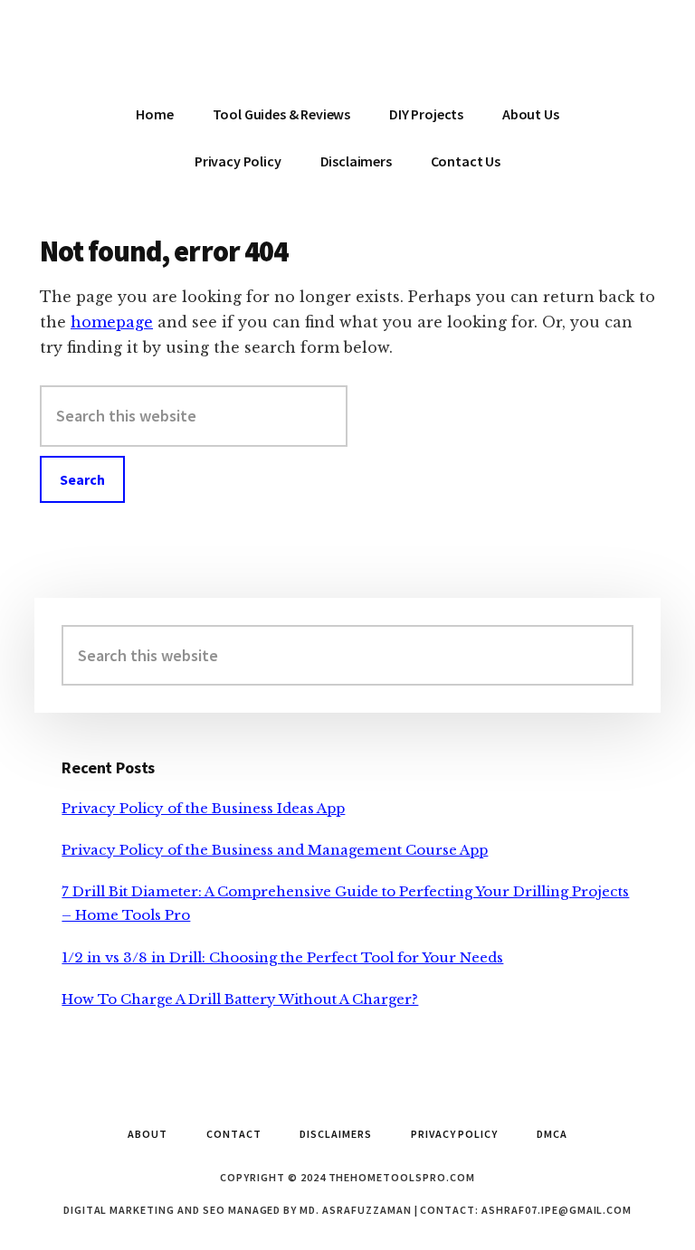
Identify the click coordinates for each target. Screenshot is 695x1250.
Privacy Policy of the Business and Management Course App (275, 849)
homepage (112, 322)
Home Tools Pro (347, 54)
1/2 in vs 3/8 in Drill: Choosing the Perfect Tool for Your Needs (282, 957)
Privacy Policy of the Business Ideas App (203, 808)
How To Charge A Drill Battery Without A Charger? (240, 999)
